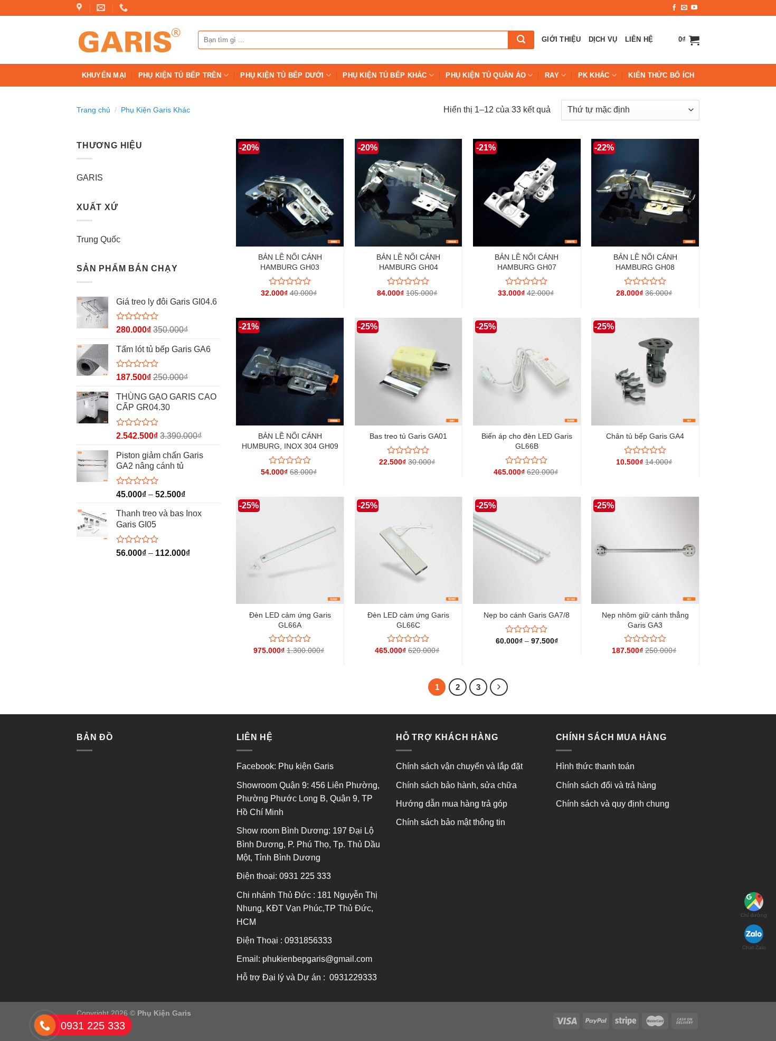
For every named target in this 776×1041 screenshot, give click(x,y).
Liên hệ (639, 39)
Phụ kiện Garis (307, 766)
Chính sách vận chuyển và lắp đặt (459, 766)
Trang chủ (93, 110)
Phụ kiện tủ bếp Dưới (282, 75)
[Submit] (521, 40)
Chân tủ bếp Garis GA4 (645, 436)
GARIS (90, 177)
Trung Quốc (98, 239)
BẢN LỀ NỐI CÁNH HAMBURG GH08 (645, 262)
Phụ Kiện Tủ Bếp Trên (180, 75)
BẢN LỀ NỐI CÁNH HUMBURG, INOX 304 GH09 (290, 441)
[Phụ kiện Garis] (129, 39)
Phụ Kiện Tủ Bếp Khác (385, 75)
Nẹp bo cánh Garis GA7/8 (527, 615)
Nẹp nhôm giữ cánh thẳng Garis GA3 (645, 620)
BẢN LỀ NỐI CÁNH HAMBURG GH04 (408, 262)
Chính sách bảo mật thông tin (450, 822)
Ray (552, 75)
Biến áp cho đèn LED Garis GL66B (526, 441)
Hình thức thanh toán (595, 766)
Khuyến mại (104, 75)
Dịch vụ (603, 39)
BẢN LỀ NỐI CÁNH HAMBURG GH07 (527, 262)
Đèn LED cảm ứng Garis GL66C (408, 620)
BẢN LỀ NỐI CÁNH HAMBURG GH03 (290, 262)
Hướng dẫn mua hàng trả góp (451, 803)
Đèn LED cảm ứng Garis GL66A (290, 620)
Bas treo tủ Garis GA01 (408, 436)
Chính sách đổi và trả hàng (606, 785)
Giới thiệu (561, 39)
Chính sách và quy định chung (612, 803)
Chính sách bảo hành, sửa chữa (456, 785)
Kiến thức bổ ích (661, 75)
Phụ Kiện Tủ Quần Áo (486, 75)
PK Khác (594, 75)
